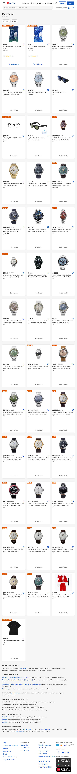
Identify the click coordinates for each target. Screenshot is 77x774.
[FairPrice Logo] (11, 3)
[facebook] (58, 753)
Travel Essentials (7, 717)
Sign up (62, 3)
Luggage (4, 719)
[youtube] (63, 753)
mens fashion (23, 668)
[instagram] (68, 753)
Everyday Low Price (27, 729)
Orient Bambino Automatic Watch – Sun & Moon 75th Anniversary (21, 684)
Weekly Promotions (45, 729)
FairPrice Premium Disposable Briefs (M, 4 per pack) (17, 680)
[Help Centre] (56, 3)
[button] (66, 8)
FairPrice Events (20, 731)
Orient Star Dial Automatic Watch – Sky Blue (15, 677)
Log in (70, 3)
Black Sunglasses (7, 689)
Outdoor (4, 722)
